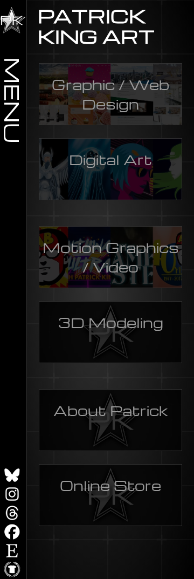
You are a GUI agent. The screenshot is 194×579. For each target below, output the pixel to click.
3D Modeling (110, 322)
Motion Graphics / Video (111, 257)
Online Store (110, 485)
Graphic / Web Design (110, 94)
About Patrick (110, 410)
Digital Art (110, 159)
